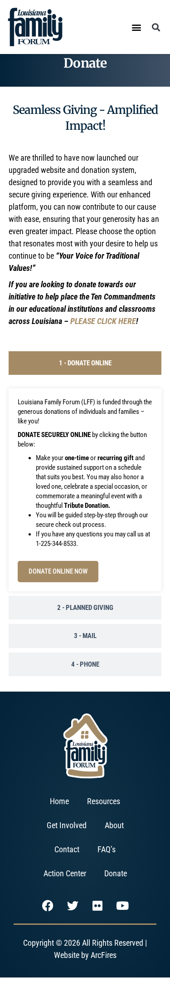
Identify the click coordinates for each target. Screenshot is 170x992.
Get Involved (67, 825)
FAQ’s (106, 849)
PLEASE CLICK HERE (103, 321)
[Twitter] (72, 905)
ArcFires (104, 955)
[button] (136, 27)
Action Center (65, 873)
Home (59, 801)
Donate (115, 873)
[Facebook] (47, 905)
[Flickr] (97, 905)
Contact (66, 849)
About (114, 825)
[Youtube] (122, 905)
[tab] (85, 363)
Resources (103, 801)
